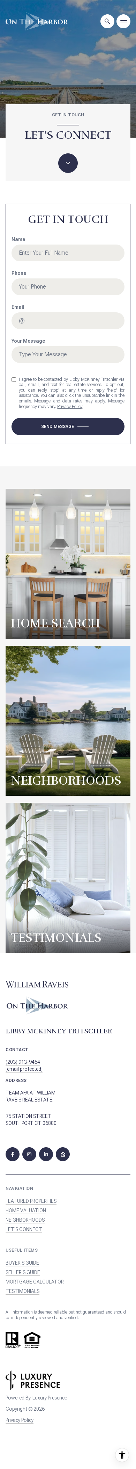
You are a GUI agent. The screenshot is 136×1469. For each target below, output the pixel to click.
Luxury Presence (49, 1398)
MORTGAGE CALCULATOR (35, 1282)
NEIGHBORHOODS (25, 1220)
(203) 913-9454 (23, 1062)
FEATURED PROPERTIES (31, 1201)
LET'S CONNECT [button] (24, 1229)
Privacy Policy (69, 406)
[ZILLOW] (63, 1154)
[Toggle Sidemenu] (123, 21)
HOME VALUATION (26, 1210)
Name (18, 239)
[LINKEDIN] (46, 1154)
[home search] (107, 21)
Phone (19, 273)
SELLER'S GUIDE (23, 1272)
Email (18, 307)
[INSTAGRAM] (29, 1154)
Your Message (28, 341)
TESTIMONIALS (22, 1291)
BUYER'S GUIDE (22, 1263)
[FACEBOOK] (13, 1154)
